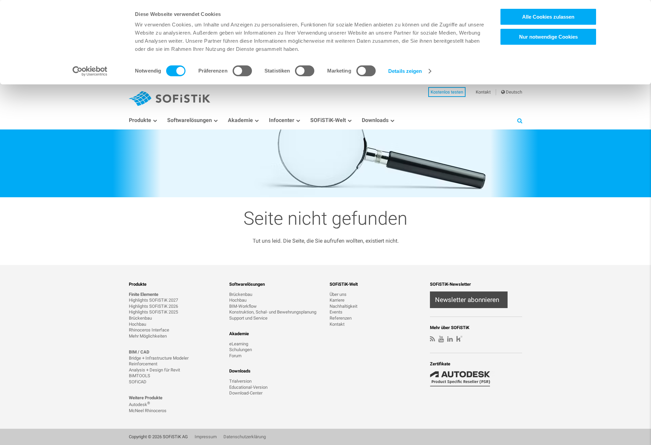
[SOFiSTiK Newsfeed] (432, 339)
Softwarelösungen (189, 120)
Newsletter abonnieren (467, 300)
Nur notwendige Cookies (548, 37)
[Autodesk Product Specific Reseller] (464, 379)
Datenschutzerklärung (244, 436)
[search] (519, 120)
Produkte (140, 120)
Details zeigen (405, 71)
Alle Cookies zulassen (548, 17)
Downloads (375, 120)
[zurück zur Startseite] (169, 98)
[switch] (242, 70)
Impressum (206, 436)
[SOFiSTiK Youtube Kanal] (441, 339)
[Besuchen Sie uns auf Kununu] (459, 339)
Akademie (240, 120)
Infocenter (281, 120)
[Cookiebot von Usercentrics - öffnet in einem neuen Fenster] (90, 71)
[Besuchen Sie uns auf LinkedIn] (450, 339)
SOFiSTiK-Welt (328, 120)
